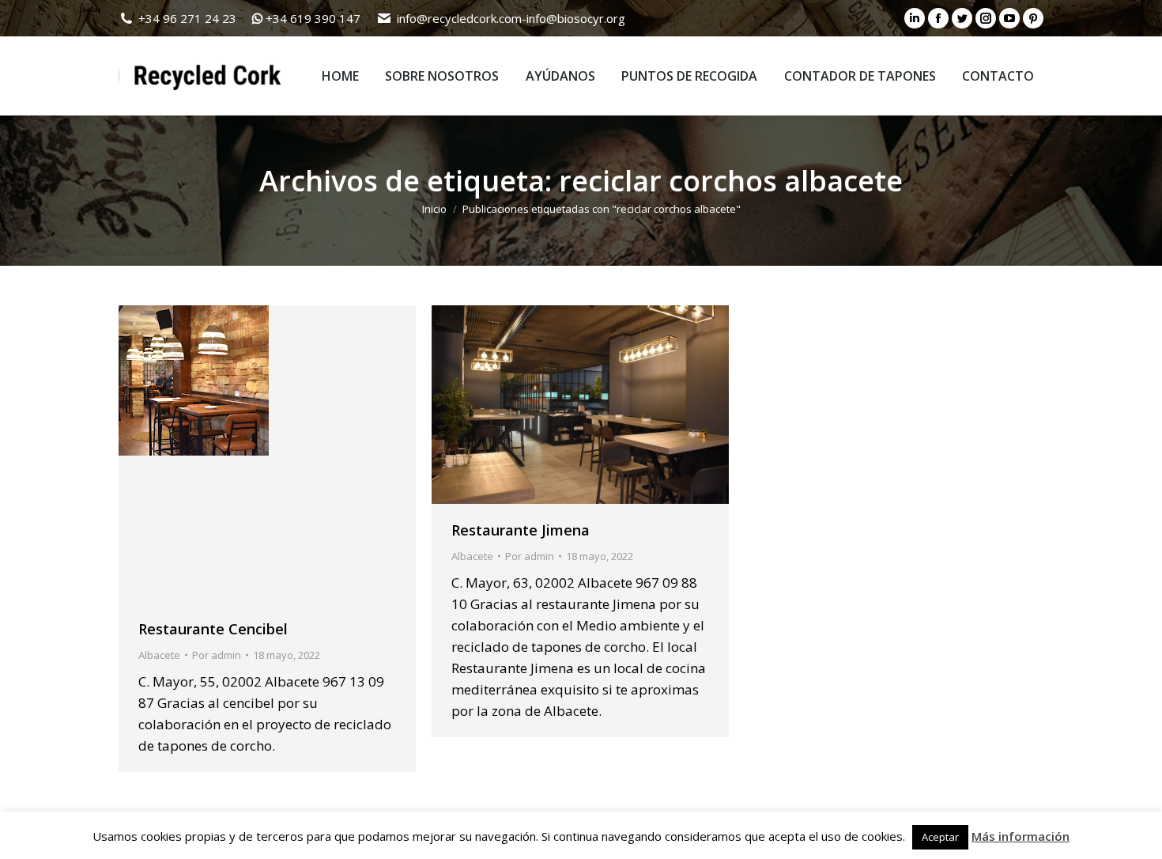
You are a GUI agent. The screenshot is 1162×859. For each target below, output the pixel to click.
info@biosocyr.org (575, 18)
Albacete (159, 655)
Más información (1020, 836)
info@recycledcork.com (459, 18)
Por (216, 655)
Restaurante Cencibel (213, 628)
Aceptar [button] (940, 837)
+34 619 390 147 (313, 18)
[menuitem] (340, 76)
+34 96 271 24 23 (187, 18)
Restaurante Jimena (520, 529)
